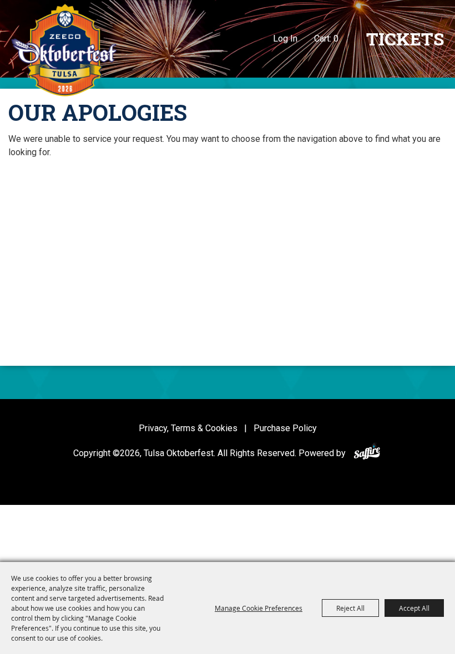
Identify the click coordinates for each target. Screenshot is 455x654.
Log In (285, 38)
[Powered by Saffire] (367, 453)
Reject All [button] (350, 608)
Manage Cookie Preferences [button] (258, 608)
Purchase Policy (285, 428)
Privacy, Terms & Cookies (188, 428)
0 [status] (335, 38)
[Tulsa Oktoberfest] (64, 50)
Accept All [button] (414, 608)
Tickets (405, 38)
